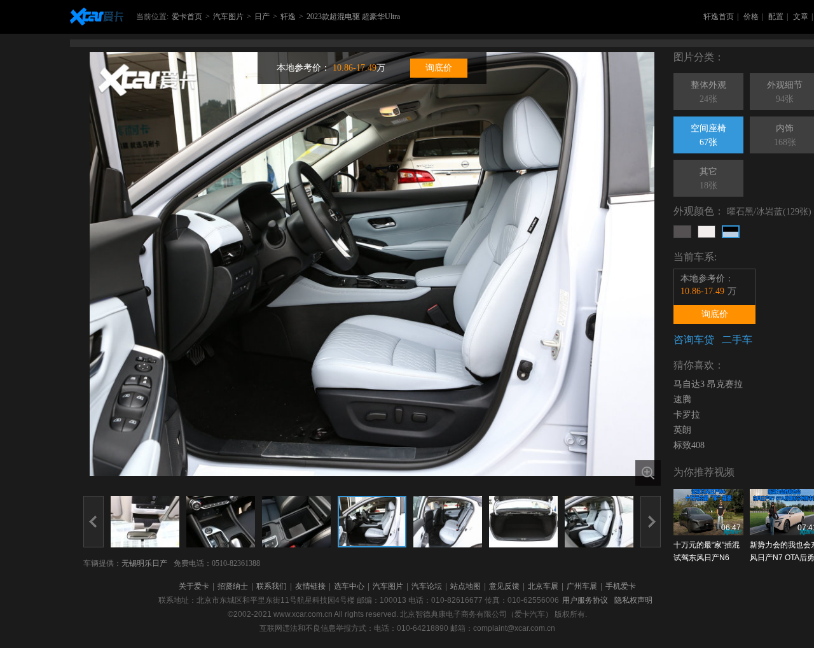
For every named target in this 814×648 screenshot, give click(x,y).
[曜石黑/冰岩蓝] (731, 231)
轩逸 (288, 16)
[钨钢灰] (682, 231)
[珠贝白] (706, 231)
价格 (751, 16)
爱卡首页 (187, 16)
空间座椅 (708, 135)
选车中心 (349, 586)
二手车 (737, 339)
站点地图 (465, 586)
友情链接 (310, 586)
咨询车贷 (693, 339)
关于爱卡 (194, 586)
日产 (262, 16)
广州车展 (582, 586)
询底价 (438, 68)
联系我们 (271, 586)
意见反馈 (504, 586)
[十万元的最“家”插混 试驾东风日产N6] (708, 512)
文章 (800, 16)
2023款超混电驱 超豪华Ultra (353, 16)
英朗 (682, 430)
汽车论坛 (426, 586)
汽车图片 (228, 16)
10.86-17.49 (354, 68)
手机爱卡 (620, 586)
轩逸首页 (718, 16)
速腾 (682, 399)
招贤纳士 (232, 586)
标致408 (689, 445)
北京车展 (543, 586)
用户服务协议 (585, 600)
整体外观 (708, 92)
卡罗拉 (686, 414)
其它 (708, 178)
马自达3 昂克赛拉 (708, 384)
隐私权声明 (633, 600)
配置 (775, 16)
